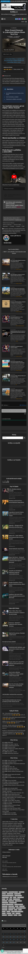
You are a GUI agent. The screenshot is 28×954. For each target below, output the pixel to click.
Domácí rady (21, 892)
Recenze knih (4, 908)
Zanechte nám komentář (14, 37)
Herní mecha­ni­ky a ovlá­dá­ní (12, 97)
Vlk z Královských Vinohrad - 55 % (16, 792)
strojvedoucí (5, 233)
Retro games (4, 910)
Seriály (15, 910)
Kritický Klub (11, 901)
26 (10, 942)
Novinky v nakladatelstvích (7, 904)
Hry (16, 384)
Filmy (11, 897)
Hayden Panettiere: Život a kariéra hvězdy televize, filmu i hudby (17, 584)
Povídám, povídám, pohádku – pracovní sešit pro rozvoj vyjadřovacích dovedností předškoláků (12, 826)
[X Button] (16, 19)
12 (10, 936)
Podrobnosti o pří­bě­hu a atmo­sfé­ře (14, 99)
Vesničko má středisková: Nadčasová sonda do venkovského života (15, 572)
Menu (4, 19)
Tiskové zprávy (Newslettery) (17, 911)
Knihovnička (4, 901)
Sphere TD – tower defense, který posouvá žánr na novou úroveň (16, 537)
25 (7, 942)
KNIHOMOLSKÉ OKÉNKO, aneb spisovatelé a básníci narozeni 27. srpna (17, 649)
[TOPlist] (4, 921)
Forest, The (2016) (12, 780)
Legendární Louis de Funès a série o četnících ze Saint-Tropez (16, 514)
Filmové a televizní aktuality (20, 325)
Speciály (3, 911)
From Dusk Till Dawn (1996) (13, 808)
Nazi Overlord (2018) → (14, 249)
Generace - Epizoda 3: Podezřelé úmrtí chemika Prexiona (15, 624)
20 (14, 939)
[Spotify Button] (24, 19)
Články (20, 915)
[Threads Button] (19, 19)
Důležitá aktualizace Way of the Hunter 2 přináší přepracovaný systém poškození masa (17, 332)
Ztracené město (11, 747)
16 (24, 936)
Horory (3, 899)
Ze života (15, 915)
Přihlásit (4, 852)
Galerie (14, 897)
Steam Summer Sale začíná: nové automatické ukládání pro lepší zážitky (17, 362)
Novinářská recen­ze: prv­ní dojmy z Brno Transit (15, 93)
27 (13, 942)
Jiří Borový (11, 36)
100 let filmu (4, 892)
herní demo (9, 230)
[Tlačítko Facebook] (17, 19)
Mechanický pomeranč (13, 753)
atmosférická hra (18, 228)
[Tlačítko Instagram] (21, 19)
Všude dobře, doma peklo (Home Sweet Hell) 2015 (14, 717)
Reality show (11, 906)
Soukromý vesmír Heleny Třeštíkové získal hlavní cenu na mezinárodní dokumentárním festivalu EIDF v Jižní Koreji (14, 835)
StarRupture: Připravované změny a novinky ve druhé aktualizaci (16, 390)
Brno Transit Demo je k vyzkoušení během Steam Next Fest (14, 32)
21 (17, 939)
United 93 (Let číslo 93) (13, 745)
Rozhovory (11, 910)
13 (13, 936)
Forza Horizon (10, 806)
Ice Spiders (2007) (12, 762)
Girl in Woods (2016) (13, 788)
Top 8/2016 (9, 803)
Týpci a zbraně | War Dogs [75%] (15, 760)
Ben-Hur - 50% (11, 766)
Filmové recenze (5, 897)
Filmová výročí (17, 894)
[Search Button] (26, 19)
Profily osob (4, 906)
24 (3, 942)
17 (3, 939)
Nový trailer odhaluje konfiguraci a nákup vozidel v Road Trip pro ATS (16, 674)
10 (3, 936)
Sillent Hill (10, 742)
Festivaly (4, 894)
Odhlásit (8, 852)
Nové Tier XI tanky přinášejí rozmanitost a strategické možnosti (17, 261)
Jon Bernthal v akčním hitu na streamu (12, 694)
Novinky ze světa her (19, 269)
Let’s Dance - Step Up (13, 744)
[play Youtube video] (14, 176)
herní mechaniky (16, 230)
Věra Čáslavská (11, 799)
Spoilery (8, 911)
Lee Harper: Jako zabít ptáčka (14, 802)
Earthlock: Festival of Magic (13, 805)
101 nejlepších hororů (13, 892)
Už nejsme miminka (12, 768)
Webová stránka (8, 242)
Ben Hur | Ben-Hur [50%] (13, 769)
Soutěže (19, 910)
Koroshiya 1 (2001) (17, 831)
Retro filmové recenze (20, 908)
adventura (11, 228)
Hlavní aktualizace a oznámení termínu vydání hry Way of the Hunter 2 (17, 275)
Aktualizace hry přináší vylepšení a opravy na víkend (16, 347)
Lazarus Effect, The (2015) (14, 800)
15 (20, 936)
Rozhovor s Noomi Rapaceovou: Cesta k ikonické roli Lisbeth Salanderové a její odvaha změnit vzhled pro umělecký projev (13, 732)
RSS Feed (4, 857)
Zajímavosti (14, 28)
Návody (17, 341)
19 (10, 939)
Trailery (3, 913)
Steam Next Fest (16, 231)
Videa (13, 913)
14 (17, 936)
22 (20, 939)
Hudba (10, 899)
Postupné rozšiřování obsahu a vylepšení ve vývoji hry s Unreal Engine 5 (17, 302)
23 (24, 939)
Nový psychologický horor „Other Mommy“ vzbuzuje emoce (16, 318)
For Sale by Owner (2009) (9, 641)
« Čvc (3, 947)
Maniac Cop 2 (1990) (12, 814)
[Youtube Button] (22, 19)
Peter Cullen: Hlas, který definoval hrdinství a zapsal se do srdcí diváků (16, 612)
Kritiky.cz (14, 12)
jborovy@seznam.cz (13, 876)
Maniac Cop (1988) (11, 812)
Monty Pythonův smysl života (16, 548)
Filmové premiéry (18, 895)
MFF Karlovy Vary (12, 902)
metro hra (23, 230)
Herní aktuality (20, 897)
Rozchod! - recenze (12, 751)
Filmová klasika (10, 894)
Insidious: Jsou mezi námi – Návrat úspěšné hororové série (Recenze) (17, 596)
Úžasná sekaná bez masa (14, 794)
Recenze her (21, 906)
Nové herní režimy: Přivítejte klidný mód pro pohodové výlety (18, 376)
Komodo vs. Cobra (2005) (15, 838)
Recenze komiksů (12, 908)
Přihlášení (23, 405)
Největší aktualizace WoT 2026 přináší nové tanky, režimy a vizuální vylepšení (17, 289)
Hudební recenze (16, 899)
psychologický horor (7, 231)
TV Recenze (9, 913)
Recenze (16, 906)
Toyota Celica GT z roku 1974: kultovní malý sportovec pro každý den (16, 663)
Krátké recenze (5, 902)
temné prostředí (12, 233)
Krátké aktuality (18, 901)
